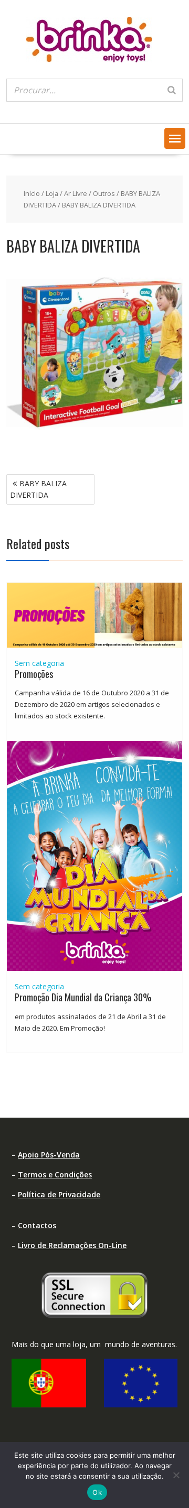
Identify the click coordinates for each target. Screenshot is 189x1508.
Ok (97, 1492)
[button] (174, 138)
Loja (52, 193)
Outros (104, 193)
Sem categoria (39, 663)
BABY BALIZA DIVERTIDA (38, 489)
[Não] (176, 1475)
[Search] (171, 90)
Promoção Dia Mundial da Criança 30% (83, 997)
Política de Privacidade (59, 1194)
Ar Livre (75, 193)
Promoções (34, 674)
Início (32, 193)
